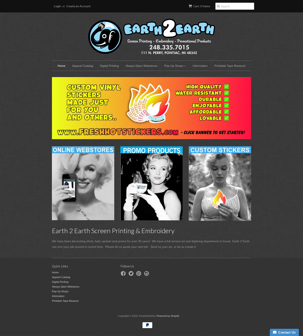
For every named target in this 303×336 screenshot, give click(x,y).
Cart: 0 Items (201, 6)
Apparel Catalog (82, 65)
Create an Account (78, 6)
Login (57, 6)
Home (61, 65)
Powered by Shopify (168, 316)
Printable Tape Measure (229, 65)
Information (200, 65)
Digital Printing (109, 65)
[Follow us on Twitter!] (132, 274)
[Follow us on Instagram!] (147, 274)
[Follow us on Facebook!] (124, 274)
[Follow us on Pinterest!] (139, 274)
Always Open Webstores (141, 65)
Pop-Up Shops (174, 65)
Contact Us (286, 332)
